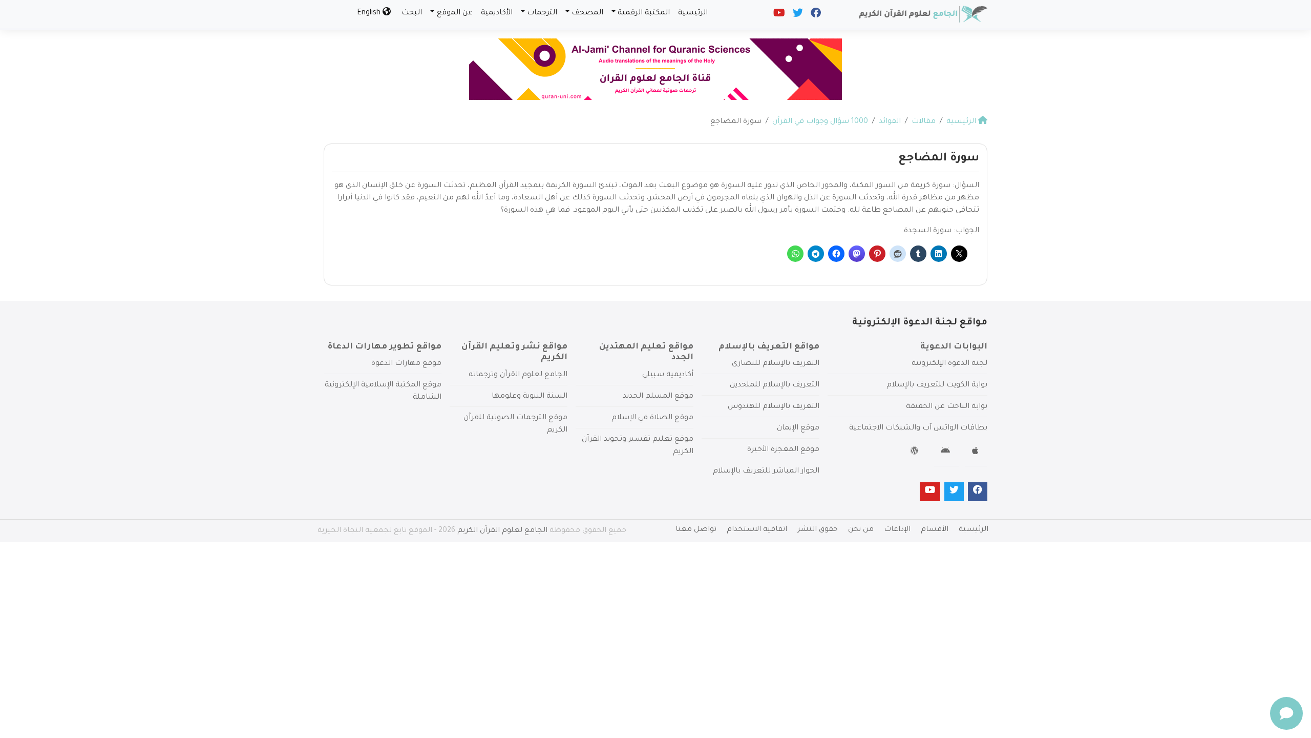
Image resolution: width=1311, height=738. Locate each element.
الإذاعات (897, 530)
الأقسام (934, 530)
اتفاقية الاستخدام (757, 530)
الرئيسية (693, 13)
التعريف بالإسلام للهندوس (773, 407)
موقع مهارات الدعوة (406, 364)
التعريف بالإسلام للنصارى (775, 364)
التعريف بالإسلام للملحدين (774, 385)
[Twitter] (797, 15)
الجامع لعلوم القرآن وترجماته (518, 375)
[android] (946, 452)
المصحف (587, 13)
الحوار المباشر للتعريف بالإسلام (766, 471)
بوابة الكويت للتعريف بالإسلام (936, 385)
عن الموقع (455, 13)
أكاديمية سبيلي (667, 375)
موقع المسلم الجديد (658, 397)
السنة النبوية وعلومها (529, 397)
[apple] (976, 452)
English (370, 13)
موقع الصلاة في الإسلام (652, 418)
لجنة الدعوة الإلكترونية (949, 364)
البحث (411, 13)
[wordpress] (916, 452)
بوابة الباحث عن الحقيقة (946, 407)
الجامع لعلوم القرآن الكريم (502, 531)
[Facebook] (815, 15)
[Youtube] (778, 15)
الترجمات (542, 13)
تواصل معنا (695, 530)
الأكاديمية (497, 13)
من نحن (861, 530)
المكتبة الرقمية (644, 13)
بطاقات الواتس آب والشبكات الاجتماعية (918, 428)
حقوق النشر (817, 530)
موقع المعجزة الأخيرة (783, 450)
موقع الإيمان (798, 428)
